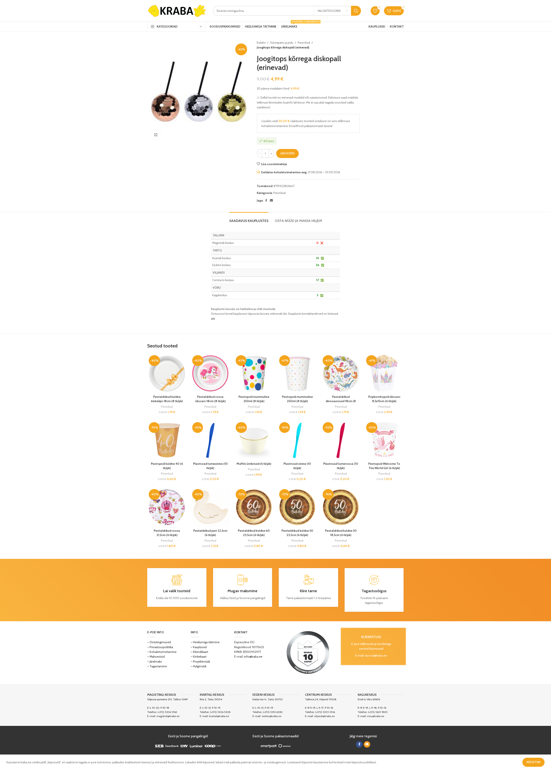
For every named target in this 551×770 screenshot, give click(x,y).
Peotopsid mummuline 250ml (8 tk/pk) (253, 399)
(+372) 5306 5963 (167, 712)
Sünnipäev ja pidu (281, 43)
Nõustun (533, 762)
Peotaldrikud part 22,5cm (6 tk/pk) (210, 533)
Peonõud (304, 43)
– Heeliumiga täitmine (205, 642)
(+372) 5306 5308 (220, 712)
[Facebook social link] (266, 200)
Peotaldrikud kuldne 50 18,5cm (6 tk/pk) (341, 533)
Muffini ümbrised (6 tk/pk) (254, 464)
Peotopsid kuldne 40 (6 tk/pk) (167, 466)
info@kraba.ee (253, 656)
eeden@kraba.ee (271, 716)
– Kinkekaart (198, 656)
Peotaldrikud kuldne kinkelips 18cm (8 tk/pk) (167, 399)
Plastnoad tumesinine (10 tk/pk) (210, 466)
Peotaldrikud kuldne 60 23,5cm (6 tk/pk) (254, 533)
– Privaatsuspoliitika (160, 647)
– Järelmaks (154, 661)
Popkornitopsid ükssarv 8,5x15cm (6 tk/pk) (384, 399)
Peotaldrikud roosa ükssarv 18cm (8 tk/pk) (210, 399)
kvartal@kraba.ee (219, 716)
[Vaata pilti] (155, 134)
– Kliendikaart (199, 652)
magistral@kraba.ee (168, 716)
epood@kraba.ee (376, 655)
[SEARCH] (356, 11)
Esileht (261, 43)
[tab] (248, 218)
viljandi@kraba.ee (324, 716)
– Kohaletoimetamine (161, 652)
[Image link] (308, 652)
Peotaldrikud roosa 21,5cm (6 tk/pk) (167, 533)
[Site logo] (176, 10)
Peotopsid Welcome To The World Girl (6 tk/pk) (384, 466)
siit (213, 319)
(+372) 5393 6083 (273, 712)
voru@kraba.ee (375, 716)
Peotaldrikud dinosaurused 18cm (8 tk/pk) (341, 401)
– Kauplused (199, 647)
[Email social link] (271, 200)
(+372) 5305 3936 (325, 712)
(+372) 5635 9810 (378, 712)
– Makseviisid (156, 656)
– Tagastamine (157, 666)
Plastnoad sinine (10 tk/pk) (297, 466)
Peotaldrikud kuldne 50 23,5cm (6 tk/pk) (297, 533)
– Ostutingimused (159, 642)
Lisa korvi (287, 153)
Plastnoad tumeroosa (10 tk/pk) (340, 466)
